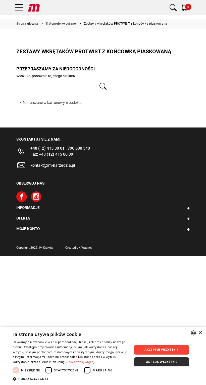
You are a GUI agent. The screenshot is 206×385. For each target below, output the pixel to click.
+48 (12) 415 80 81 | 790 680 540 (60, 148)
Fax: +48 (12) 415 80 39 (51, 154)
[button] (71, 378)
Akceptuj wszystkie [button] (161, 350)
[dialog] (103, 356)
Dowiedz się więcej (80, 362)
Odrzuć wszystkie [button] (161, 362)
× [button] (200, 332)
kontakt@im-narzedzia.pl (52, 165)
